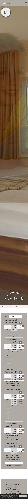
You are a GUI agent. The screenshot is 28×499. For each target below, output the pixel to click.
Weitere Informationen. (16, 497)
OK (22, 495)
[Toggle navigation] (26, 3)
